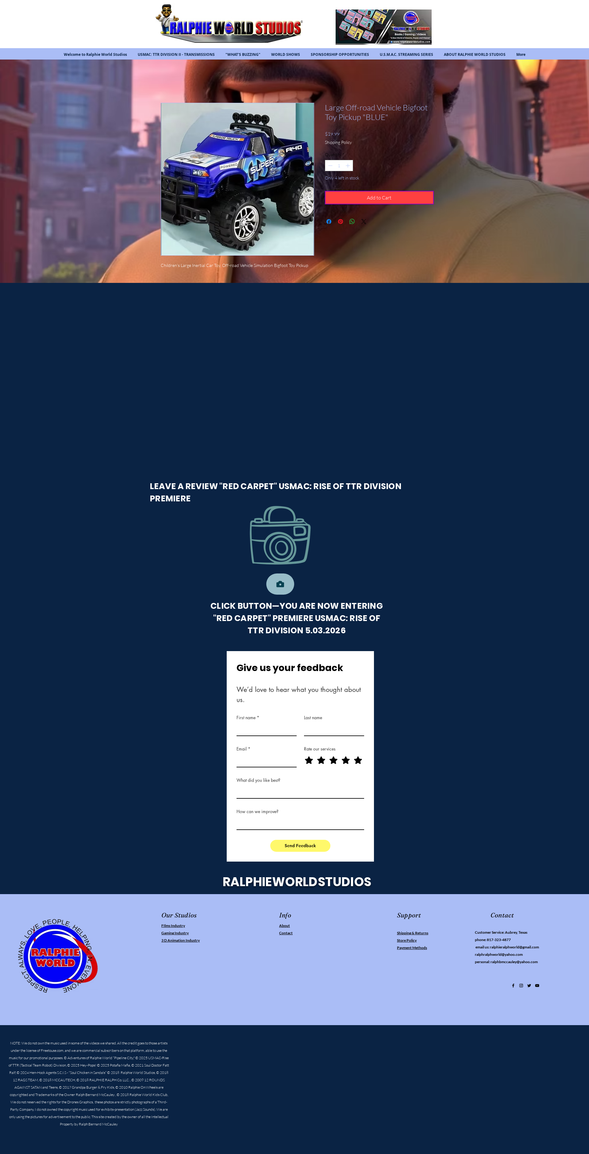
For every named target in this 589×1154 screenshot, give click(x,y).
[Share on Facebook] (329, 222)
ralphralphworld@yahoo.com (499, 955)
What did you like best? (258, 781)
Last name (313, 719)
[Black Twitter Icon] (529, 986)
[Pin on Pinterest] (340, 222)
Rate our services (320, 750)
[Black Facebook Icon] (513, 986)
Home (167, 82)
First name (248, 719)
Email (243, 750)
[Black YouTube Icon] (537, 986)
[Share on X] (364, 222)
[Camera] (280, 585)
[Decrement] (329, 166)
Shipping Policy (338, 143)
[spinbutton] (339, 166)
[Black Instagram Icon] (521, 986)
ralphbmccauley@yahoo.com (514, 963)
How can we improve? (258, 813)
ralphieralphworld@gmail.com (514, 948)
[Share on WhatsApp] (352, 222)
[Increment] (348, 166)
